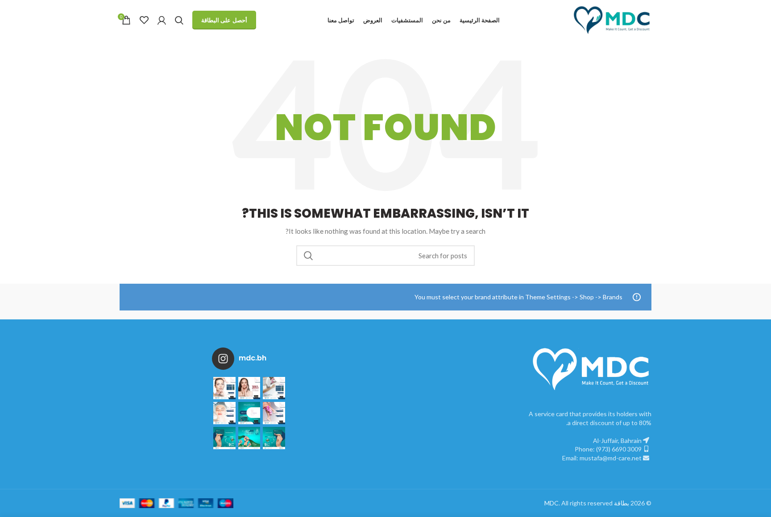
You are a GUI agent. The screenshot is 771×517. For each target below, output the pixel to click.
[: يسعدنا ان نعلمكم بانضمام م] (249, 413)
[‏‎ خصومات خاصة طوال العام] (224, 388)
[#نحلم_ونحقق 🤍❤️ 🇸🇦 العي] (224, 438)
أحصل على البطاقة (224, 20)
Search (308, 255)
